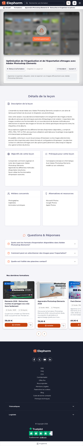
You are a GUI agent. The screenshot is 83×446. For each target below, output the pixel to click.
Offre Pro (42, 380)
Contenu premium (41, 39)
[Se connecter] (74, 3)
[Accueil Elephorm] (42, 351)
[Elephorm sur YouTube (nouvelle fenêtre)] (45, 360)
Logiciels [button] (12, 415)
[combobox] (44, 3)
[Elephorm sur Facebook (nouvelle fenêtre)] (34, 360)
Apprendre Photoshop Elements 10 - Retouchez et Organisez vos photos (50, 7)
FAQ (42, 371)
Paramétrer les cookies (42, 389)
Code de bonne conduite (42, 396)
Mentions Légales (42, 386)
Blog (42, 393)
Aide (42, 368)
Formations (18, 7)
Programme (43, 443)
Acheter (17, 325)
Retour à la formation (16, 69)
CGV (42, 374)
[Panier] (68, 3)
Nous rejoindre (42, 383)
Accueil (8, 7)
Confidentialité (42, 377)
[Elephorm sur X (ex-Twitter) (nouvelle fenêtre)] (39, 360)
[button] (39, 334)
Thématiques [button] (14, 406)
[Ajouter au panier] (30, 325)
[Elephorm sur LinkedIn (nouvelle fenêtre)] (50, 360)
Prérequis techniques (42, 399)
